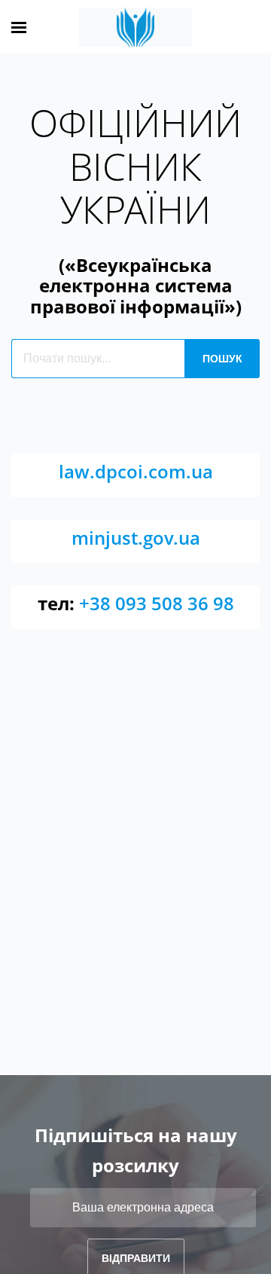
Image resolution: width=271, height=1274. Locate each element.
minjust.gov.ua (136, 537)
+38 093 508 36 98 (156, 603)
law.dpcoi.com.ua (136, 471)
